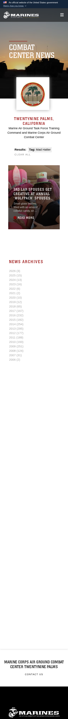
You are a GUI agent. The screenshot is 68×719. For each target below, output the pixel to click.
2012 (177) (16, 333)
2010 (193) (16, 342)
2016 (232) (16, 315)
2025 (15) (15, 275)
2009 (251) (16, 346)
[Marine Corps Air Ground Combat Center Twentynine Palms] (21, 15)
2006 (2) (14, 359)
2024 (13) (15, 279)
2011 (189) (16, 337)
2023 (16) (15, 284)
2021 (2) (14, 293)
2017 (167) (16, 311)
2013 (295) (16, 328)
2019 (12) (15, 302)
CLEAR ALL (23, 154)
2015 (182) (16, 319)
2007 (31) (15, 355)
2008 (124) (16, 350)
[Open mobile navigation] (62, 14)
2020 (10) (15, 297)
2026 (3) (14, 271)
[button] (15, 6)
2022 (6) (14, 288)
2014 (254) (16, 324)
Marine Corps (34, 712)
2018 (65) (15, 306)
